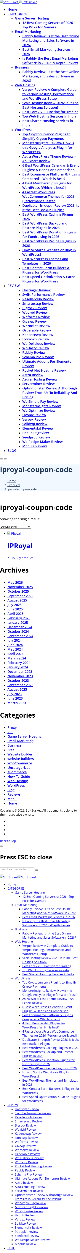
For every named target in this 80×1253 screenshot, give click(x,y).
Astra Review (32, 375)
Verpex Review (34, 419)
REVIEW (13, 285)
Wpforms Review (36, 317)
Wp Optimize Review (38, 410)
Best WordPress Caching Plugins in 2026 (50, 1048)
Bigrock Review (34, 308)
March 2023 (16, 703)
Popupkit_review (35, 432)
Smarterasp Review (37, 303)
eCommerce (17, 772)
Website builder (20, 754)
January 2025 (17, 622)
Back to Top (8, 841)
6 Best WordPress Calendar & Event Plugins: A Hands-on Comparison (50, 167)
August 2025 (17, 600)
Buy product (24, 558)
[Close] (1, 846)
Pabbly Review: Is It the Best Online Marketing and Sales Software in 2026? (50, 40)
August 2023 (17, 689)
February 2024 (18, 662)
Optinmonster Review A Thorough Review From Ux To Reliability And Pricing (49, 392)
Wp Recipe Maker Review (42, 441)
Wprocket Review (36, 326)
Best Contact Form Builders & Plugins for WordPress (46, 270)
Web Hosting (25, 85)
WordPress (23, 129)
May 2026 (15, 582)
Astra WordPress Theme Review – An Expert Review (49, 158)
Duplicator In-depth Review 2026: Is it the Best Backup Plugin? (50, 207)
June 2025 (15, 609)
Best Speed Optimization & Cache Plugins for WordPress (49, 278)
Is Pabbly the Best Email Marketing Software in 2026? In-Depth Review (50, 60)
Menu (12, 799)
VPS (10, 732)
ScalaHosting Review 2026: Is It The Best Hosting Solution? (50, 105)
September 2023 (20, 685)
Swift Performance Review (43, 294)
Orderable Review (36, 330)
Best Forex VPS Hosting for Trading (50, 112)
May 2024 (15, 649)
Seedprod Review (36, 437)
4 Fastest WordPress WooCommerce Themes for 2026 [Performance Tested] (48, 196)
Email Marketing (28, 31)
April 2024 (15, 653)
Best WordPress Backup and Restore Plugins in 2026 (44, 225)
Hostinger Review (36, 290)
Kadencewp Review (37, 334)
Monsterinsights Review (41, 406)
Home (12, 9)
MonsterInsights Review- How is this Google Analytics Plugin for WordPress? (48, 147)
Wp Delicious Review (38, 343)
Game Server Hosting (32, 18)
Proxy (12, 727)
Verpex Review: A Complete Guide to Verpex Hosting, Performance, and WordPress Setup (49, 94)
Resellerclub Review (38, 299)
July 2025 (14, 604)
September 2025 (20, 596)
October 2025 (18, 591)
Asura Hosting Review (39, 379)
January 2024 (17, 667)
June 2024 (15, 645)
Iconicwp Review (35, 339)
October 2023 (18, 680)
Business (22, 67)
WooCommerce (19, 763)
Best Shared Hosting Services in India (48, 974)
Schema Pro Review (38, 357)
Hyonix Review (34, 415)
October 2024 (18, 631)
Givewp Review (34, 321)
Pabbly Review (34, 352)
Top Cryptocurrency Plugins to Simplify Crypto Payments (46, 136)
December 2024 (19, 627)
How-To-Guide (18, 776)
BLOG (12, 450)
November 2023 (20, 676)
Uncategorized (19, 767)
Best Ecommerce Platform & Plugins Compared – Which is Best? (51, 176)
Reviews (14, 794)
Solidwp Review (34, 424)
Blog (11, 790)
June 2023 (15, 698)
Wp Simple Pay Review (40, 401)
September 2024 (20, 636)
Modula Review (34, 446)
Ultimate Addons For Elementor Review (42, 1178)
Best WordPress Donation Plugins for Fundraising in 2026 (49, 234)
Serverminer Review (38, 383)
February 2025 (18, 618)
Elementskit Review (38, 428)
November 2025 (20, 587)
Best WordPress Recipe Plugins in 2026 (49, 1068)
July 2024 (14, 640)
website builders (20, 758)
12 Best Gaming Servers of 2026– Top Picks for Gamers (48, 24)
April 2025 (15, 613)
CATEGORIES (17, 14)
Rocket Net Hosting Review (44, 370)
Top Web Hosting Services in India (49, 116)
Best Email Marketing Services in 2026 (48, 917)
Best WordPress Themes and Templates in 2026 (45, 261)
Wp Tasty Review (35, 348)
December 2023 (19, 671)
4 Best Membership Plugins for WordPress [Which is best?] (47, 185)
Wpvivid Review (35, 312)
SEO (10, 749)
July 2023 (14, 694)
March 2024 (16, 658)
